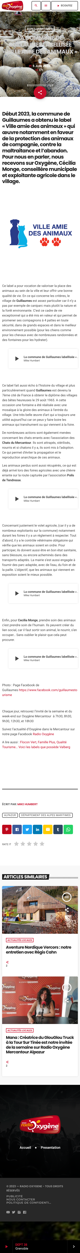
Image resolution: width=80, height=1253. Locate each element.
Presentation (50, 1148)
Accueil (25, 1148)
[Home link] (12, 6)
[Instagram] (19, 1212)
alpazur (10, 815)
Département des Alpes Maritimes (46, 815)
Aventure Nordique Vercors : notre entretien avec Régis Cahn (38, 949)
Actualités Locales (19, 940)
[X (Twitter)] (13, 1212)
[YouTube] (8, 1212)
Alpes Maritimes (39, 29)
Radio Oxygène (43, 734)
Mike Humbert (27, 804)
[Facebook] (24, 1212)
